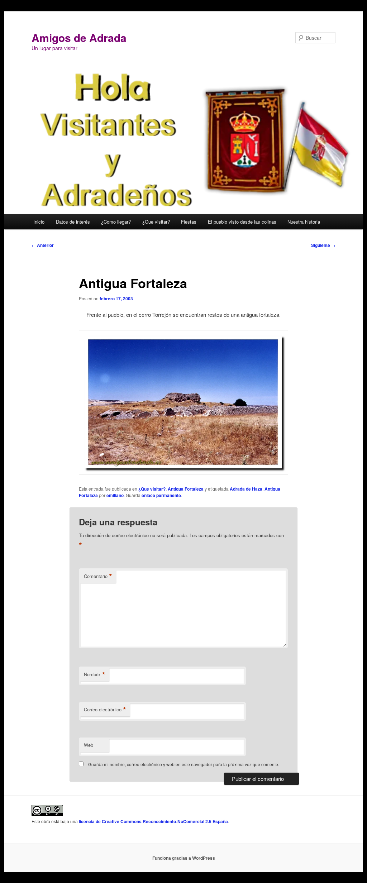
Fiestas (188, 221)
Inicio (38, 221)
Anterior (43, 245)
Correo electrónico (105, 709)
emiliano (115, 495)
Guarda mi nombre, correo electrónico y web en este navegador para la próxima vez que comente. (183, 764)
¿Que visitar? (156, 221)
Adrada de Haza (246, 489)
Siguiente (323, 245)
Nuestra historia (303, 221)
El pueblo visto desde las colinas (242, 221)
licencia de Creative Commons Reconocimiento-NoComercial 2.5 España (153, 821)
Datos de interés (73, 221)
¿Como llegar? (116, 221)
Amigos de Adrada (79, 37)
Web (88, 744)
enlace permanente (161, 495)
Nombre (94, 674)
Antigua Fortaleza (186, 489)
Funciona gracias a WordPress (183, 858)
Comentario (98, 576)
